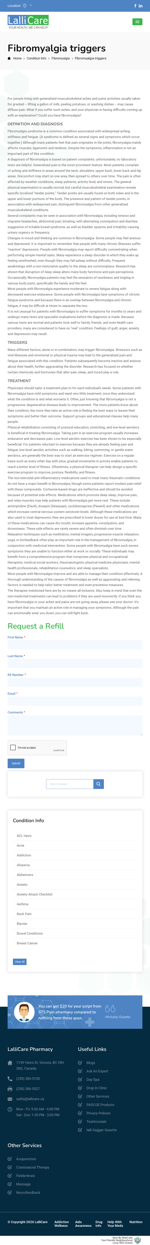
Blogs (91, 1063)
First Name (15, 637)
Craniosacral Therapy (32, 1167)
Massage (23, 1184)
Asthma (22, 904)
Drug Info (99, 1224)
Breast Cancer (27, 943)
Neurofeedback (28, 1192)
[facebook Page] (135, 5)
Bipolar (22, 924)
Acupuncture (26, 1159)
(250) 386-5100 (28, 1078)
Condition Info (36, 58)
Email (11, 694)
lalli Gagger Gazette (102, 1130)
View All (19, 961)
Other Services (98, 1096)
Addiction (24, 855)
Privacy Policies (99, 1113)
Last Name (15, 656)
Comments (15, 712)
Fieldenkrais (25, 1176)
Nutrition (135, 1222)
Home (17, 58)
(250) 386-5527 (28, 1089)
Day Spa (93, 1079)
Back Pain (24, 914)
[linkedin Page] (140, 5)
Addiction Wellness (61, 1224)
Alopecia (23, 865)
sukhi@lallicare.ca (30, 1099)
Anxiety (22, 884)
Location (14, 6)
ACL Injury (24, 836)
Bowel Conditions (30, 933)
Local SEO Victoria (123, 1243)
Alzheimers (25, 875)
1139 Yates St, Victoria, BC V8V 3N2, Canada (40, 1065)
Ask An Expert (97, 1071)
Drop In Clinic (97, 1088)
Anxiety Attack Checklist (35, 894)
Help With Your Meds (115, 1224)
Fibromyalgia (61, 58)
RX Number (16, 675)
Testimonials (96, 1122)
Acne (20, 845)
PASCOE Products (100, 1105)
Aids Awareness (83, 1224)
